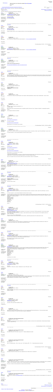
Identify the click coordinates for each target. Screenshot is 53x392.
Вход (25, 3)
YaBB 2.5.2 (30, 389)
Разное (6, 8)
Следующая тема (49, 9)
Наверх (2, 25)
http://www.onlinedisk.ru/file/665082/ (31, 49)
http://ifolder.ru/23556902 (10, 17)
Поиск (7, 7)
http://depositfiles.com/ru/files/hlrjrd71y (12, 119)
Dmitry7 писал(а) (9, 263)
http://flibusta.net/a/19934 (19, 375)
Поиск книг (9, 8)
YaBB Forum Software (22, 390)
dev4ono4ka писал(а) (10, 14)
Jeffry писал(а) (9, 176)
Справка (5, 7)
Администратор (15, 7)
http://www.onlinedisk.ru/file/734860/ (12, 210)
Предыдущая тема (43, 9)
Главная (3, 7)
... (6, 10)
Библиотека (20, 7)
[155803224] (9, 24)
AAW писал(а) (9, 235)
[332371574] (9, 58)
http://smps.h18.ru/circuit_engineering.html (12, 122)
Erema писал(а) (9, 246)
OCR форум (2, 8)
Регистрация (30, 3)
